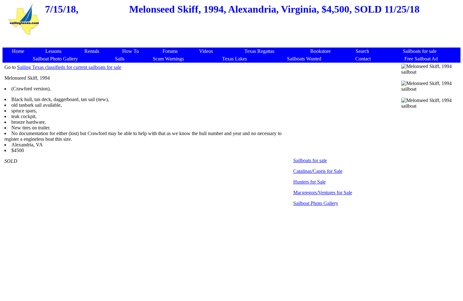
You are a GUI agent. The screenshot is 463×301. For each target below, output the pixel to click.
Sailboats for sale (310, 160)
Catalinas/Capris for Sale (317, 171)
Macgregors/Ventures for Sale (322, 192)
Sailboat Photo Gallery (315, 203)
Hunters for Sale (309, 182)
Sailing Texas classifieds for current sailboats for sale (69, 67)
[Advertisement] (232, 39)
